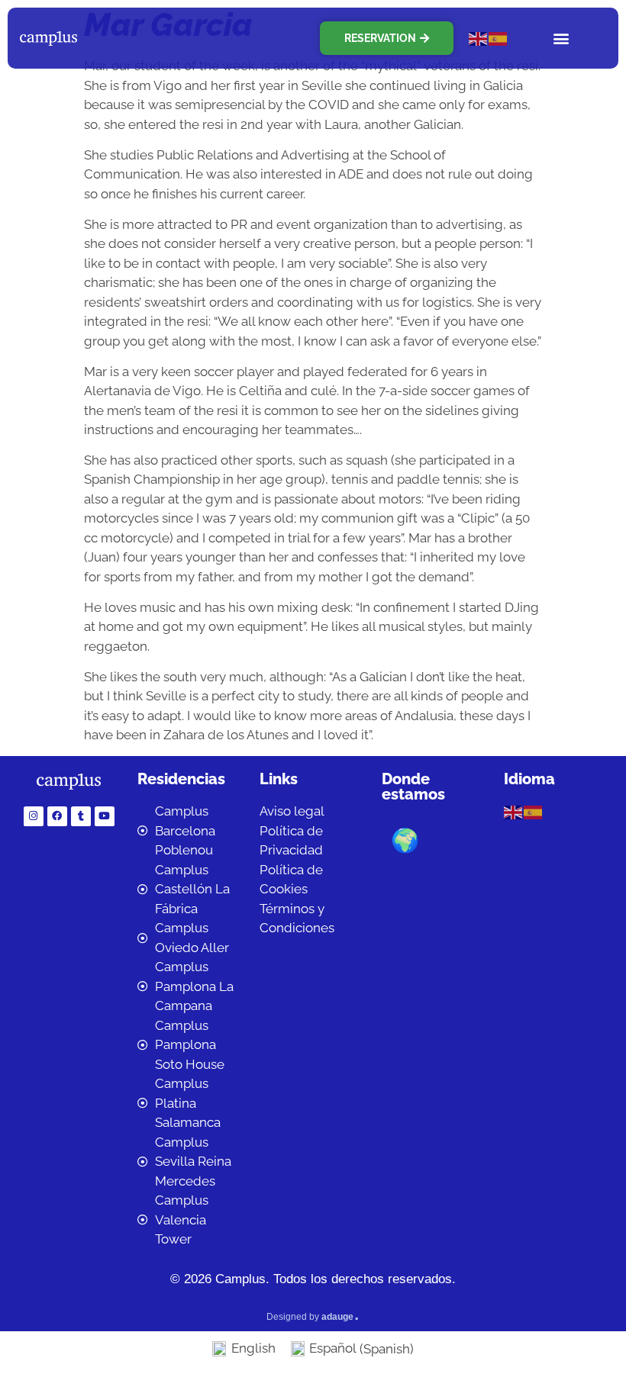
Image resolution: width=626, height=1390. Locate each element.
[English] (479, 37)
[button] (561, 38)
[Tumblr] (81, 816)
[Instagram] (34, 816)
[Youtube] (105, 816)
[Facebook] (57, 816)
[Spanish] (498, 37)
